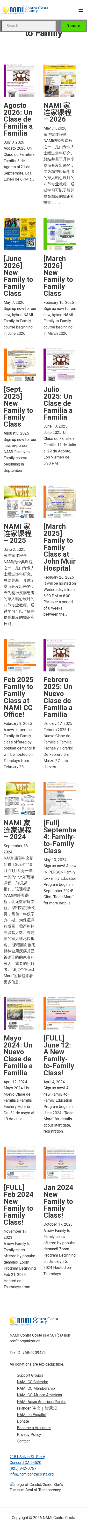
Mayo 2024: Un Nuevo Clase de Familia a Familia (18, 1055)
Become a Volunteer (34, 1428)
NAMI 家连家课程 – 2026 (58, 112)
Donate (73, 25)
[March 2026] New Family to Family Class (58, 276)
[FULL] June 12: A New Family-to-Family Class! (59, 1055)
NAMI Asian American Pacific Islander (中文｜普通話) (41, 1405)
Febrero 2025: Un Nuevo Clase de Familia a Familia (58, 697)
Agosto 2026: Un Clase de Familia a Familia (18, 119)
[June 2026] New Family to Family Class (18, 276)
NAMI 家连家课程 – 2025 (18, 533)
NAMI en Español (31, 1414)
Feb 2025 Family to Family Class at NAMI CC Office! (19, 697)
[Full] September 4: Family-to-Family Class (61, 837)
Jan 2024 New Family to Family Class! (58, 1201)
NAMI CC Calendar (32, 1382)
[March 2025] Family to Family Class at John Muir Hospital (60, 547)
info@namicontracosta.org (32, 1474)
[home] (25, 10)
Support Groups (30, 1375)
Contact (23, 1441)
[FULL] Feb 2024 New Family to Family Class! (19, 1204)
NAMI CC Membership (36, 1388)
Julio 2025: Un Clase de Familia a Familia (58, 403)
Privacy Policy (29, 1434)
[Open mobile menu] (81, 10)
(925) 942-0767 (23, 1468)
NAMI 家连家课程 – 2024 (18, 830)
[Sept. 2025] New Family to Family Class (18, 406)
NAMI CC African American (39, 1395)
